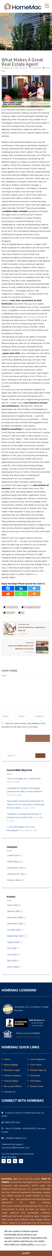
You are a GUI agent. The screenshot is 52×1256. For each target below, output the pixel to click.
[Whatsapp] (21, 593)
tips (22, 613)
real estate (10, 613)
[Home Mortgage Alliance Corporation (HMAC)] (22, 6)
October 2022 (13, 930)
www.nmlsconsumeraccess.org (22, 1206)
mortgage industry (32, 607)
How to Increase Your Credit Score (23, 778)
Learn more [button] (40, 1244)
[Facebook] (8, 588)
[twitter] (9, 1161)
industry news (12, 607)
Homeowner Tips (15, 874)
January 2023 (13, 911)
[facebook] (4, 1161)
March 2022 (12, 967)
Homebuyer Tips (15, 867)
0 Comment (36, 68)
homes (44, 435)
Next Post (21, 646)
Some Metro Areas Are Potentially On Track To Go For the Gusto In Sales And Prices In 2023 (25, 804)
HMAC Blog (29, 652)
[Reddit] (8, 593)
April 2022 (12, 960)
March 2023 (12, 905)
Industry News (14, 880)
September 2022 (15, 936)
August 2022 (13, 942)
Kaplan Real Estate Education (16, 201)
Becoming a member (33, 317)
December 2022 (15, 917)
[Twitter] (34, 588)
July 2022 (11, 948)
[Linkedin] (21, 588)
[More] (34, 593)
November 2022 (15, 923)
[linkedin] (15, 1161)
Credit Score (22, 634)
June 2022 (12, 954)
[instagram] (21, 1161)
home (34, 574)
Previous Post (31, 627)
